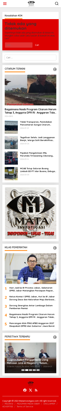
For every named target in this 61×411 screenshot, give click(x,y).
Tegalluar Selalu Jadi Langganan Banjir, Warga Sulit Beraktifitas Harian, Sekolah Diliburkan (37, 139)
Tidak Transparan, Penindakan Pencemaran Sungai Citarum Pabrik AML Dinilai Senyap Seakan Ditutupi (37, 123)
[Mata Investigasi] (31, 3)
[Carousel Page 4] (34, 370)
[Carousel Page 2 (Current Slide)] (26, 370)
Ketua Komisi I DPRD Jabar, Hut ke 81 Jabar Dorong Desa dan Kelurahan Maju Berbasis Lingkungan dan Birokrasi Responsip (32, 298)
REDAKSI (9, 403)
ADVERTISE (7, 406)
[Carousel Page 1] (23, 370)
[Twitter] (30, 390)
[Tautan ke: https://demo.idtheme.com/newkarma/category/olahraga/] (55, 248)
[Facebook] (25, 390)
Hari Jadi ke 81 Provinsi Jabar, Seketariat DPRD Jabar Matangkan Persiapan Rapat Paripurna (31, 289)
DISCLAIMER (49, 403)
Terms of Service (25, 406)
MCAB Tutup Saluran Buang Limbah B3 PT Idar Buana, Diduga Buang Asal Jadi (37, 170)
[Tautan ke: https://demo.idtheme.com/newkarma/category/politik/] (55, 337)
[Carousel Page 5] (38, 370)
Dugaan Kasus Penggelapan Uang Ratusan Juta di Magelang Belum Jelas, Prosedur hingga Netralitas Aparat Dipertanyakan (27, 361)
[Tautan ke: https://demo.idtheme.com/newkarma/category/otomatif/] (55, 69)
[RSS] (36, 390)
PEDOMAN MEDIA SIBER (28, 403)
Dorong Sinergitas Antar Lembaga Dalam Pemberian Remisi (31, 307)
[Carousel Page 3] (30, 370)
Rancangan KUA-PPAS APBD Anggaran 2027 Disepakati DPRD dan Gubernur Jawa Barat (32, 324)
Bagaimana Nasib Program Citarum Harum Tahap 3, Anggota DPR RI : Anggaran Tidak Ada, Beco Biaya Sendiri (30, 111)
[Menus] (4, 3)
